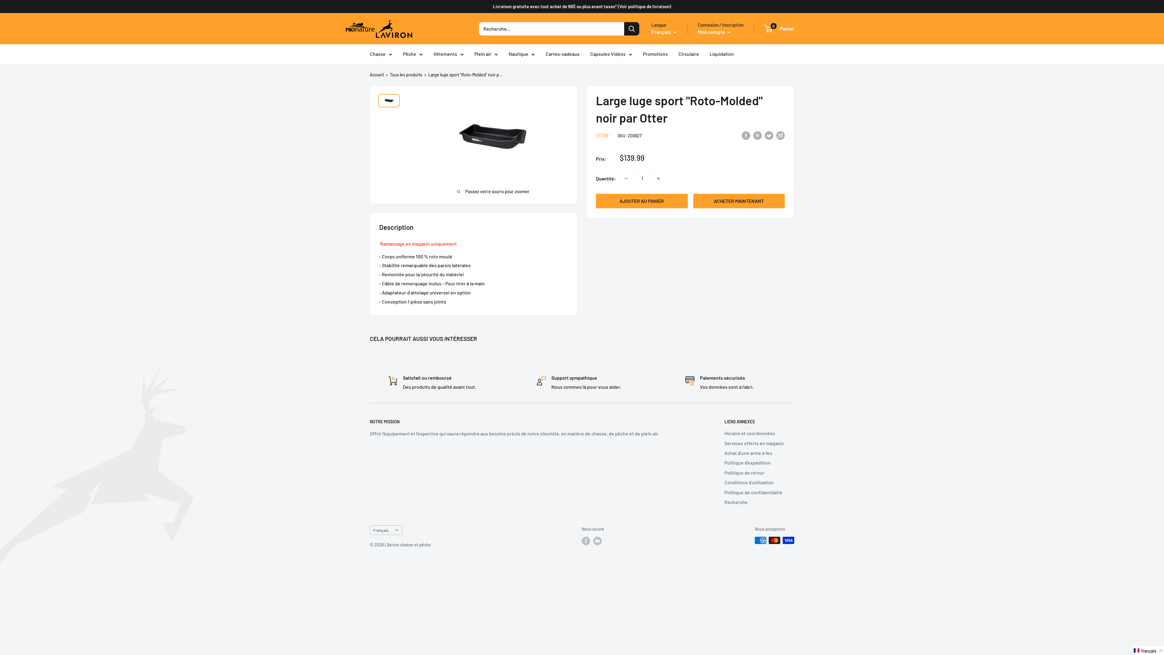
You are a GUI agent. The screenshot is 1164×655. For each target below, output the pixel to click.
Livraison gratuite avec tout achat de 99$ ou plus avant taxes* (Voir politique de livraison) (582, 6)
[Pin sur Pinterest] (757, 135)
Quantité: (606, 178)
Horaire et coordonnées (749, 433)
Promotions (655, 54)
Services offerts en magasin (754, 443)
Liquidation (722, 54)
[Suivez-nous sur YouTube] (597, 541)
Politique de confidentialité (753, 492)
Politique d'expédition (747, 462)
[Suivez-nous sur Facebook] (586, 541)
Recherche (736, 502)
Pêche (409, 54)
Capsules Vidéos (608, 54)
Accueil (377, 74)
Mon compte (712, 32)
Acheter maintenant (739, 201)
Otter (602, 135)
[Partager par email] (780, 135)
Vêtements (445, 54)
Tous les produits (406, 74)
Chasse (378, 54)
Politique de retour (744, 472)
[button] (1148, 651)
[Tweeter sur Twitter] (769, 135)
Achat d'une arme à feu (748, 453)
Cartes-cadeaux (563, 54)
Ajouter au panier (642, 201)
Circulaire (688, 54)
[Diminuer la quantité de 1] (626, 178)
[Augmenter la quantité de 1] (658, 178)
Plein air (482, 54)
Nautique (518, 54)
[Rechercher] (631, 28)
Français (381, 530)
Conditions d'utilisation (749, 482)
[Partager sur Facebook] (746, 135)
